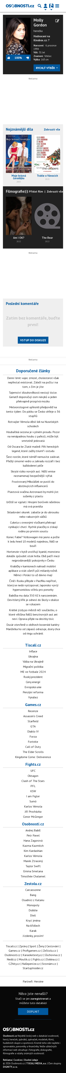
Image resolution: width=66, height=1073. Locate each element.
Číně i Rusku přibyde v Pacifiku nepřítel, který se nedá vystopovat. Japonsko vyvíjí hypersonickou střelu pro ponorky (33, 585)
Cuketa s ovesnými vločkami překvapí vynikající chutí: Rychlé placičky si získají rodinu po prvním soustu (33, 527)
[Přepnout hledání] (40, 5)
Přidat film (35, 191)
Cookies (18, 1060)
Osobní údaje (31, 1060)
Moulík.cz (25, 959)
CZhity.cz (14, 964)
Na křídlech (33, 925)
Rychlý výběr (46, 68)
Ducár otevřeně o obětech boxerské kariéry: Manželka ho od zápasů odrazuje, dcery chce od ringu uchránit (33, 629)
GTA (33, 726)
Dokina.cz (52, 959)
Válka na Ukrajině (33, 661)
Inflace (33, 651)
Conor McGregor (33, 816)
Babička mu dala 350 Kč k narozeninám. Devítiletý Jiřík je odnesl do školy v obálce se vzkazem (33, 600)
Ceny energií (33, 682)
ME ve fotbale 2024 (33, 672)
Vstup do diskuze (33, 340)
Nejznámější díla (19, 129)
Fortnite (33, 741)
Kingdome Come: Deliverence (33, 757)
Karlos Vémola (33, 806)
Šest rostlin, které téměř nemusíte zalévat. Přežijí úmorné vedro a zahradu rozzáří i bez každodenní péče (33, 461)
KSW (33, 791)
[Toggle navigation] (57, 5)
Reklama (7, 1060)
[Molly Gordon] (18, 36)
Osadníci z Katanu (33, 900)
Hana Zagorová (33, 840)
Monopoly (33, 905)
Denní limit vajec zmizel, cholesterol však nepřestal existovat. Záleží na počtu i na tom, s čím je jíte (33, 382)
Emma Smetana (33, 871)
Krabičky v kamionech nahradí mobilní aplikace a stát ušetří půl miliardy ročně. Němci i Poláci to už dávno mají (33, 570)
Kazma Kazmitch (33, 845)
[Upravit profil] (57, 21)
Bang (33, 895)
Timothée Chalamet (33, 876)
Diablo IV (33, 731)
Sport (33, 946)
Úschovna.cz (52, 955)
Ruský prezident (33, 677)
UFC (33, 770)
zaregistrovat (39, 998)
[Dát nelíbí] (26, 58)
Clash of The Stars (33, 781)
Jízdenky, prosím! (33, 936)
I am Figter (33, 796)
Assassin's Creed (33, 716)
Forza (33, 736)
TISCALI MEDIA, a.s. (36, 1063)
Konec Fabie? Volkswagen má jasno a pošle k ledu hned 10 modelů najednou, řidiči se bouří (33, 541)
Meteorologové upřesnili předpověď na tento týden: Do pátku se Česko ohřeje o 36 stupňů (33, 411)
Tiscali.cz (33, 645)
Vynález (33, 697)
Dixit (33, 915)
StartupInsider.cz (33, 968)
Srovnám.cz (49, 964)
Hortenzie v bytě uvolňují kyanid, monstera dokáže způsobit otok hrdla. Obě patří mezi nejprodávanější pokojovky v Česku (33, 556)
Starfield (33, 721)
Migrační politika (33, 666)
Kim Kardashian (33, 851)
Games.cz (33, 704)
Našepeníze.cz (31, 964)
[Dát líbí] (10, 58)
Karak (33, 930)
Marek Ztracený (33, 861)
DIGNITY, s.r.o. (10, 1066)
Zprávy (23, 946)
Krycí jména (33, 920)
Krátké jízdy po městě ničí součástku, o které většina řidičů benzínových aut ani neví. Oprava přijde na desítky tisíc (33, 614)
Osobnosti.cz (33, 823)
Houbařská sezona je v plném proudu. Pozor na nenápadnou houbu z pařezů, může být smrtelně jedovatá (33, 436)
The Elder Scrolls (33, 752)
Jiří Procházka (33, 811)
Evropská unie (33, 687)
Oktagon (33, 776)
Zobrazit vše (52, 129)
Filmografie (15, 191)
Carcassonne (33, 890)
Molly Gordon (40, 23)
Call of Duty (33, 747)
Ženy (41, 946)
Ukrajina (33, 656)
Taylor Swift (33, 866)
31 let (42, 52)
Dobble (33, 910)
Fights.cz (33, 764)
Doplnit (33, 1011)
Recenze (33, 711)
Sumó (33, 801)
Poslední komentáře (22, 303)
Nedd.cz (11, 959)
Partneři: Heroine (33, 981)
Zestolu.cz (33, 883)
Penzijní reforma (33, 692)
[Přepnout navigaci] (45, 5)
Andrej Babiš (33, 830)
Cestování (52, 946)
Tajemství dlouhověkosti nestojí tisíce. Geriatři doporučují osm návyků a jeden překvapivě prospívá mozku (33, 397)
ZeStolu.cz (49, 950)
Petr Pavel (33, 835)
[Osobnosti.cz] (20, 5)
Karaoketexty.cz (33, 955)
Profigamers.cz (32, 950)
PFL (33, 786)
